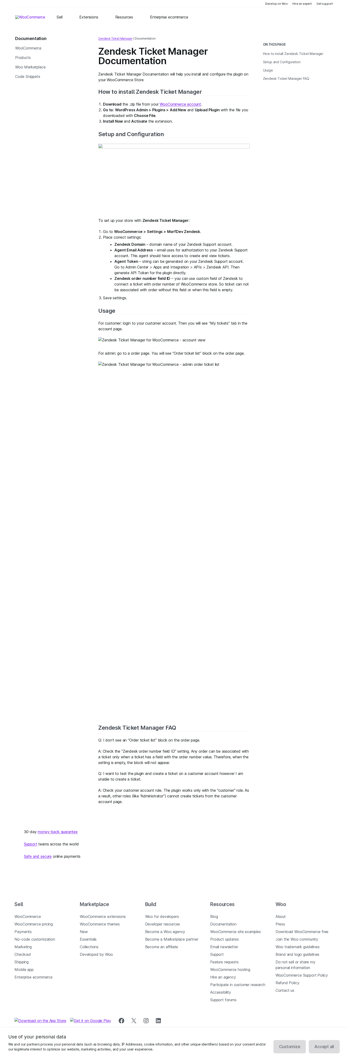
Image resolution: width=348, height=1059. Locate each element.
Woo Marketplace (30, 67)
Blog (214, 916)
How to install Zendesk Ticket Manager (150, 91)
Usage (106, 310)
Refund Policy (287, 982)
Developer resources (162, 924)
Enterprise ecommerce (33, 977)
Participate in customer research (237, 984)
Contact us (285, 990)
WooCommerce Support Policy (302, 975)
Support (30, 844)
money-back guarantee (57, 831)
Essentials (88, 939)
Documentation (223, 924)
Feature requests (224, 962)
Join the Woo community (297, 939)
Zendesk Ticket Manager (115, 38)
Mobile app (23, 969)
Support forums (223, 999)
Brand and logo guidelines (298, 954)
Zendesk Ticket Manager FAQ (137, 727)
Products (23, 57)
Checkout (22, 954)
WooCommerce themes (100, 924)
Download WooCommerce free (302, 931)
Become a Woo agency (165, 931)
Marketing (22, 946)
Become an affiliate (161, 946)
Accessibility (220, 992)
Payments (23, 931)
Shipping (21, 962)
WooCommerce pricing (33, 924)
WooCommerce (28, 48)
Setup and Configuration (131, 134)
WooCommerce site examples (235, 931)
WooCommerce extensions (103, 916)
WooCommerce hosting (230, 969)
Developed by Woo (96, 954)
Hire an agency (223, 977)
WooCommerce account (180, 104)
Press (280, 924)
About (281, 916)
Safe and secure (38, 856)
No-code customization (34, 939)
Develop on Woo (276, 3)
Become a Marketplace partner (171, 939)
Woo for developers (162, 916)
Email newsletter (224, 946)
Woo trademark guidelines (298, 946)
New (84, 931)
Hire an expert (302, 3)
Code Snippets (27, 76)
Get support (325, 3)
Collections (89, 946)
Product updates (224, 939)
